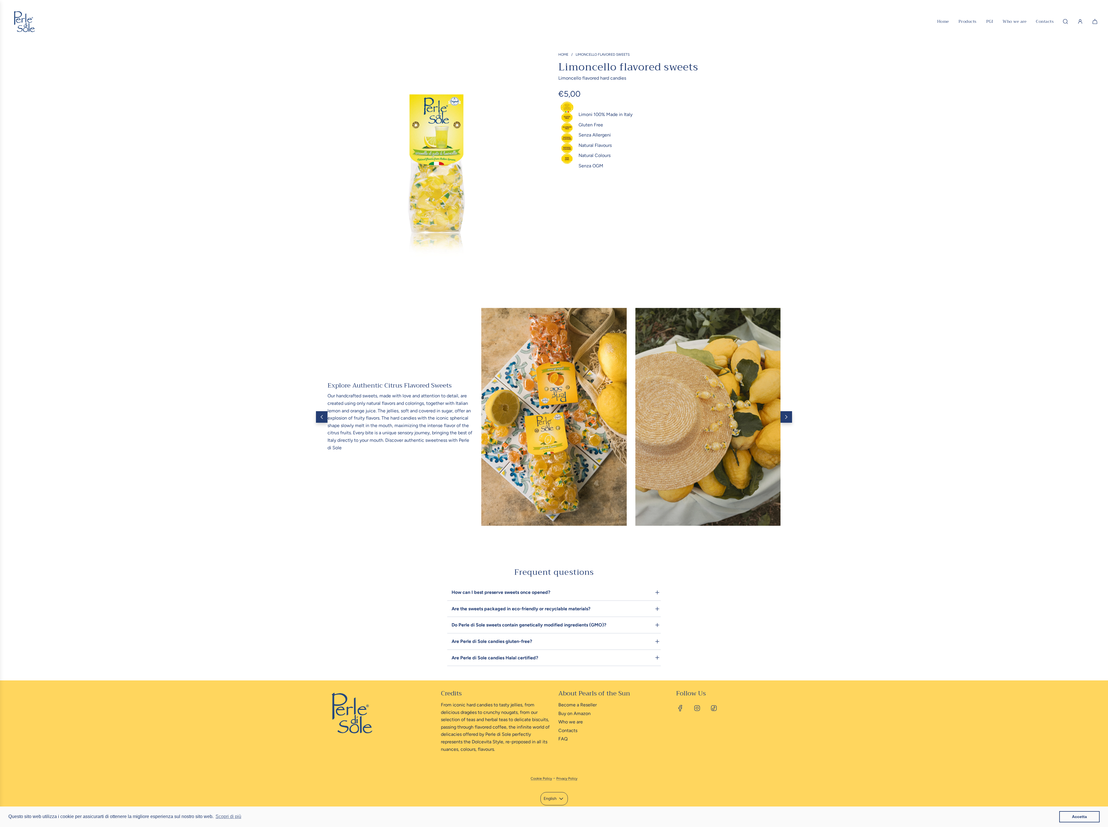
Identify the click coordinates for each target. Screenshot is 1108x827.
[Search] (1065, 21)
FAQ (563, 739)
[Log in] (1080, 21)
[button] (321, 417)
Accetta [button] (1079, 816)
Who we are (570, 722)
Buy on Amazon (574, 713)
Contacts (567, 730)
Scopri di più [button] (228, 816)
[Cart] (1096, 21)
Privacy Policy (566, 779)
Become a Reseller (577, 705)
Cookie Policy (541, 779)
